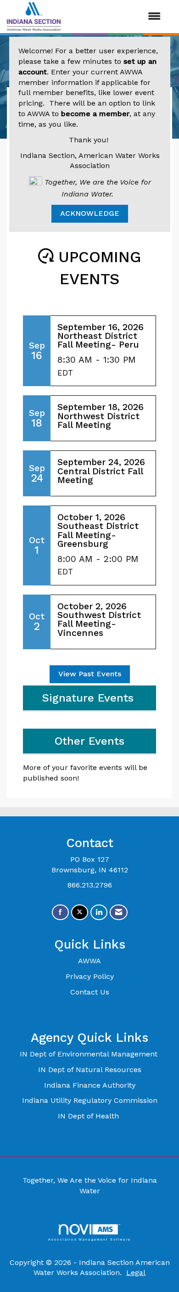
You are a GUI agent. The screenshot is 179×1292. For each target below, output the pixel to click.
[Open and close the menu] (115, 17)
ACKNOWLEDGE (89, 213)
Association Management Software (89, 1239)
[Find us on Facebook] (60, 912)
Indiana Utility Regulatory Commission (89, 1100)
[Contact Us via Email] (119, 912)
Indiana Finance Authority (89, 1085)
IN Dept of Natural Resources (89, 1069)
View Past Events (89, 673)
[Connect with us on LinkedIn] (98, 912)
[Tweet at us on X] (79, 912)
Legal (135, 1272)
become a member (95, 113)
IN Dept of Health (89, 1116)
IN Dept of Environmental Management (90, 1054)
